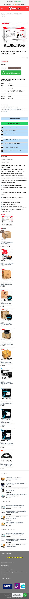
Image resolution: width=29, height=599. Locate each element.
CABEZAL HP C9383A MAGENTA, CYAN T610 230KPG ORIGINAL (7, 424)
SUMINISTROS (9, 13)
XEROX (5, 111)
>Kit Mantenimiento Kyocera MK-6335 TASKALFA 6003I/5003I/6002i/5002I (6, 243)
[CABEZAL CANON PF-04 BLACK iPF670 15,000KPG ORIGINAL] (7, 275)
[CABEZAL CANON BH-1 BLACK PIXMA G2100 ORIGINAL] (7, 255)
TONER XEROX (18, 13)
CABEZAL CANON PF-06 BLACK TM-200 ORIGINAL (6, 324)
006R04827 (7, 109)
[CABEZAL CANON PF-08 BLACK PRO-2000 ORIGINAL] (7, 335)
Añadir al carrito (14, 68)
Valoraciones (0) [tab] (5, 162)
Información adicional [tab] (7, 159)
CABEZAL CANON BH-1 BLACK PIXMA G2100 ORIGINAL (7, 264)
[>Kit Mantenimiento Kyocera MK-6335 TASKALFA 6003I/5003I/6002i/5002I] (7, 234)
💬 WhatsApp (17, 1)
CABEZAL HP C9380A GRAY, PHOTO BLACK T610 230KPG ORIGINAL (6, 403)
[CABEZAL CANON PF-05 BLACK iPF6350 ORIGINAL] (7, 295)
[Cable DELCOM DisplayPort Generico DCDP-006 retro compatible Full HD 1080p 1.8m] (7, 456)
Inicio (2, 13)
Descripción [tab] (4, 156)
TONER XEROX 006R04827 (15, 109)
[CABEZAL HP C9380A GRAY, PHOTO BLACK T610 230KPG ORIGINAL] (7, 394)
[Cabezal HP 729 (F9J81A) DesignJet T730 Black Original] (7, 374)
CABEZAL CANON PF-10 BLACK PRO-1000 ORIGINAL (6, 363)
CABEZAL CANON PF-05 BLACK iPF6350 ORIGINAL (6, 304)
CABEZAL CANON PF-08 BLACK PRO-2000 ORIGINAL (6, 344)
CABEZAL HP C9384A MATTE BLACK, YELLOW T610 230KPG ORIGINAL (7, 445)
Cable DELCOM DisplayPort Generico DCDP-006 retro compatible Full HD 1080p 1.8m (7, 465)
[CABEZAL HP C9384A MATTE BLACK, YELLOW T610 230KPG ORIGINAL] (7, 435)
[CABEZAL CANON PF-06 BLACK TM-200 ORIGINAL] (7, 315)
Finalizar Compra (9, 595)
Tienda (9, 594)
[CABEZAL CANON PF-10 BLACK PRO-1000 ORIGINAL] (7, 354)
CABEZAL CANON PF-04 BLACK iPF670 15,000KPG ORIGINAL (6, 284)
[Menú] (2, 8)
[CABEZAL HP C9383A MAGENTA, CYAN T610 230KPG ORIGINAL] (7, 414)
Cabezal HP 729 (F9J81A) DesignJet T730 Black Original (6, 383)
